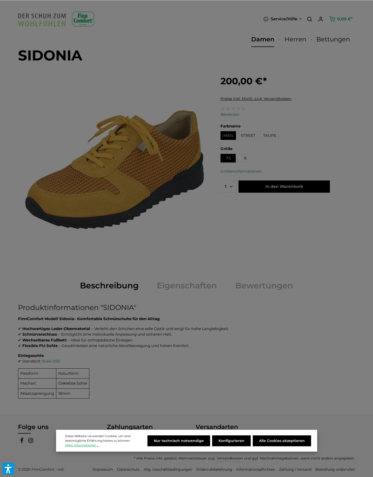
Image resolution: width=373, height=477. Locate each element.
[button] (8, 468)
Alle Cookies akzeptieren (282, 440)
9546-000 (51, 361)
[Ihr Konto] (321, 19)
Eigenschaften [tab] (187, 285)
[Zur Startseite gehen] (56, 19)
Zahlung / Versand (295, 469)
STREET (248, 135)
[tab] (109, 285)
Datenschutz (128, 469)
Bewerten (230, 114)
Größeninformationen (241, 171)
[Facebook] (22, 442)
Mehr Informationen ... (82, 445)
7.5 (228, 158)
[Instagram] (30, 442)
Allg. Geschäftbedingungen (168, 469)
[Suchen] (309, 19)
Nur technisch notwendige (179, 440)
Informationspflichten (255, 469)
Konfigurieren (231, 440)
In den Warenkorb (284, 186)
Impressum (103, 469)
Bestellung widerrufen (335, 469)
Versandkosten (230, 458)
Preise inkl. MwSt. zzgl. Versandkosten (256, 98)
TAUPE (269, 135)
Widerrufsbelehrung (214, 469)
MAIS (228, 135)
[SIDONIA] (114, 170)
